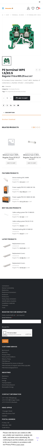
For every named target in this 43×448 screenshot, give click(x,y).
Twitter (7, 105)
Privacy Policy (6, 354)
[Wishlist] (32, 8)
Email (18, 105)
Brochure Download (8, 119)
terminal (23, 91)
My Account (5, 350)
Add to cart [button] (11, 163)
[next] (39, 70)
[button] (3, 8)
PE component (10, 91)
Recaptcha (5, 327)
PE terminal (17, 91)
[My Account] (28, 8)
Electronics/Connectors (9, 292)
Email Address (7, 317)
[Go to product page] (11, 142)
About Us (5, 352)
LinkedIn (10, 105)
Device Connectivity (8, 288)
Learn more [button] (20, 444)
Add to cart (23, 98)
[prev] (36, 70)
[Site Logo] (9, 8)
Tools (3, 307)
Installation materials (8, 303)
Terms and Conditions (8, 357)
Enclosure (5, 294)
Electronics (5, 290)
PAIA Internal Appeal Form (10, 368)
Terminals (11, 89)
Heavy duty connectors (9, 299)
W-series (17, 89)
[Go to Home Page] (2, 15)
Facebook (3, 105)
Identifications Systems (9, 301)
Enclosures (5, 297)
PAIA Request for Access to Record (12, 363)
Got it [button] (37, 439)
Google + (14, 105)
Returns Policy (6, 359)
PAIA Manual (6, 361)
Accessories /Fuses (8, 153)
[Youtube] (39, 2)
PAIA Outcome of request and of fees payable (16, 365)
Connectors (5, 286)
